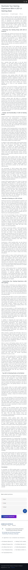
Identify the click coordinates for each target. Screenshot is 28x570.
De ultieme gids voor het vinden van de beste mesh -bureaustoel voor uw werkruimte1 (21, 544)
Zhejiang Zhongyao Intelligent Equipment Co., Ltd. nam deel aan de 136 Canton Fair (8, 544)
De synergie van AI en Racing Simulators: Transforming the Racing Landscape (11, 533)
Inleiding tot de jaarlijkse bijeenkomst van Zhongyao (21, 541)
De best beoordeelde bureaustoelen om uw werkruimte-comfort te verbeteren (21, 547)
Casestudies (4, 525)
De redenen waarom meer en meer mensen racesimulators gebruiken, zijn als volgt (8, 541)
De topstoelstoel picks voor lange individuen (8, 552)
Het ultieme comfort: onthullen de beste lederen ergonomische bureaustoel (21, 549)
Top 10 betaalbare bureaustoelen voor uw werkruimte (8, 549)
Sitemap (13, 567)
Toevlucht (14, 525)
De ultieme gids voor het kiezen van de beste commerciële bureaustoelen (8, 547)
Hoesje (9, 525)
